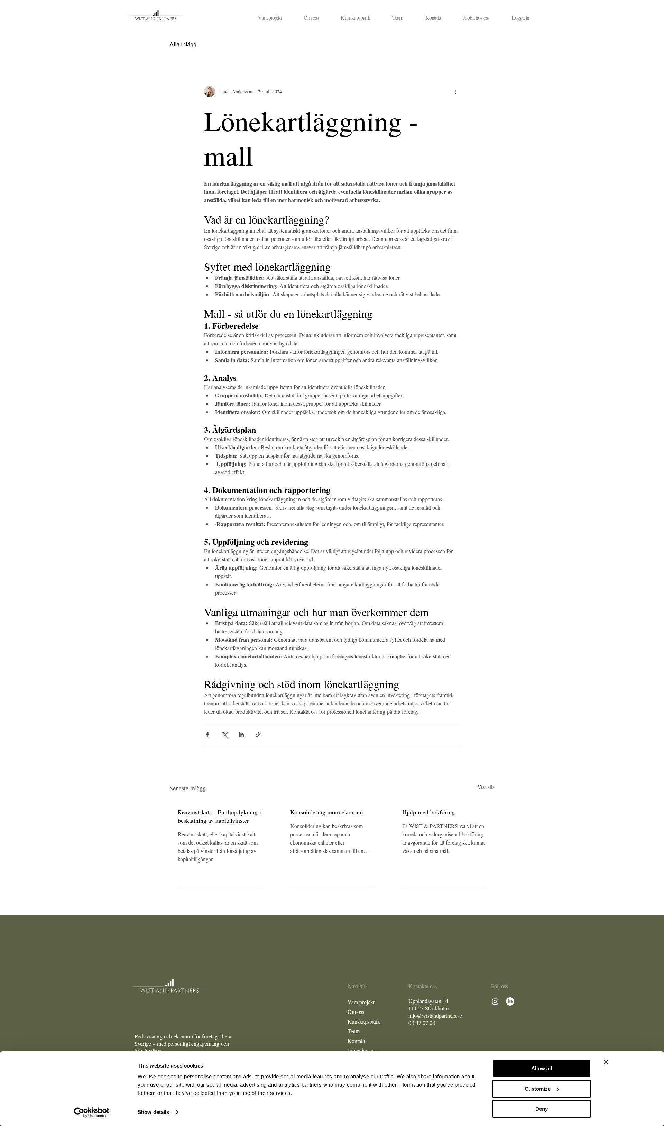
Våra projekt (361, 1002)
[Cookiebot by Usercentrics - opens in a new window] (92, 1112)
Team (354, 1031)
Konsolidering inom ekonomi (326, 812)
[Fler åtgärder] (456, 91)
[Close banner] (606, 1062)
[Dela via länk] (258, 734)
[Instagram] (495, 1001)
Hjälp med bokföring (428, 812)
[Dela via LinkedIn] (241, 734)
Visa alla (486, 787)
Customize (538, 1089)
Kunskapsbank (364, 1021)
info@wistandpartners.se (435, 1015)
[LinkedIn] (510, 1001)
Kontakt (356, 1040)
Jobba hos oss (363, 1050)
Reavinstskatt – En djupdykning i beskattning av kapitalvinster (219, 816)
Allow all (541, 1068)
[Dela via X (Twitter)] (224, 734)
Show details (153, 1112)
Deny (541, 1109)
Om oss (356, 1011)
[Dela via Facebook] (207, 734)
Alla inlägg (182, 44)
